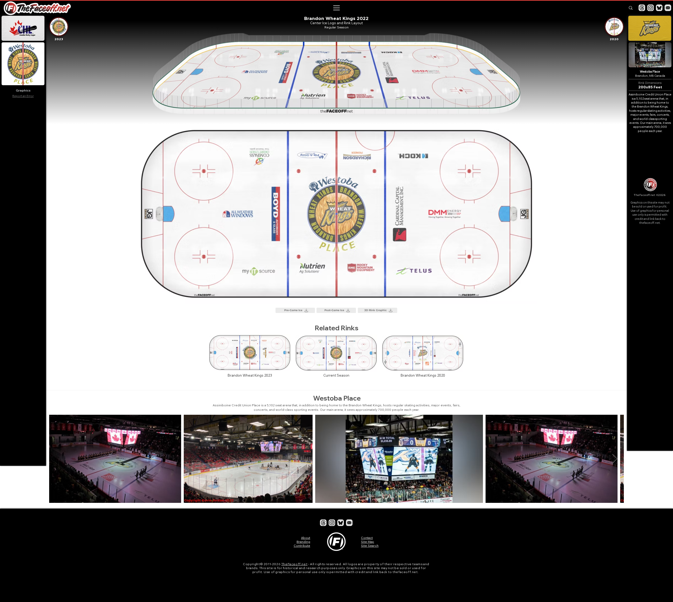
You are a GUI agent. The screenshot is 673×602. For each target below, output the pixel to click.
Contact (367, 538)
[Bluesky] (659, 7)
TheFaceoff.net (294, 564)
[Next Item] (615, 459)
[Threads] (642, 7)
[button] (336, 8)
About (305, 538)
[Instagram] (650, 7)
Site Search (370, 546)
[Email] (668, 7)
